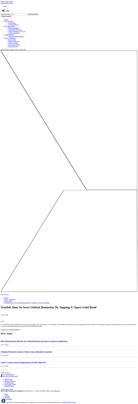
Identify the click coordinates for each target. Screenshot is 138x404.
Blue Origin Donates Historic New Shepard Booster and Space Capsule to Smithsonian (34, 341)
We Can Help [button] (9, 21)
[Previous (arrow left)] (1, 371)
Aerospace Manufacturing (16, 36)
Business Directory (14, 41)
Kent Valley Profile (14, 45)
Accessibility (8, 399)
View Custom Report (8, 374)
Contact (7, 396)
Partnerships (11, 23)
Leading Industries (13, 33)
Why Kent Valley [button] (10, 26)
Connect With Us (13, 24)
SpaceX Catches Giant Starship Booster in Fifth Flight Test (23, 362)
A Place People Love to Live (16, 31)
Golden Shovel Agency (69, 402)
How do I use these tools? (10, 376)
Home (6, 19)
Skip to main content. (7, 1)
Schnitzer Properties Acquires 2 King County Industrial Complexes (26, 352)
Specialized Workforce (15, 29)
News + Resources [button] (10, 38)
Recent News (12, 40)
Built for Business (13, 28)
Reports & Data (13, 46)
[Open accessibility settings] (3, 401)
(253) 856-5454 (55, 391)
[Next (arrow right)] (3, 371)
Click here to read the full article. (10, 329)
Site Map (7, 397)
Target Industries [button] (9, 35)
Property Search (13, 43)
